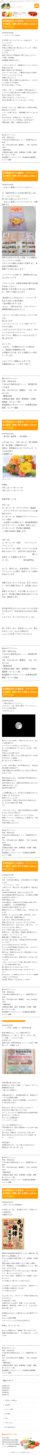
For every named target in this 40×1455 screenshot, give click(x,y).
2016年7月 (5, 1395)
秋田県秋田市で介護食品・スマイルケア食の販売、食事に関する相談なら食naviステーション (20, 24)
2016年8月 (5, 1392)
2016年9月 (5, 1390)
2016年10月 (6, 1388)
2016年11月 (6, 1386)
